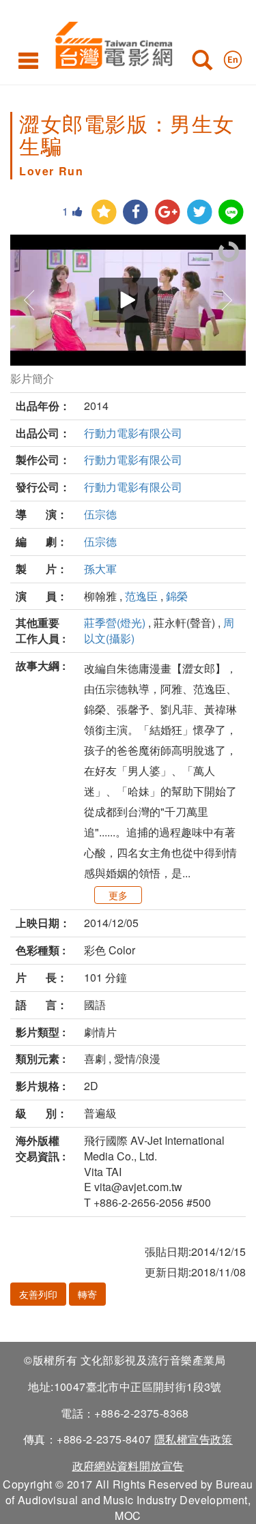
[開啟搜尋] (202, 63)
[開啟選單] (28, 60)
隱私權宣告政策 (193, 1439)
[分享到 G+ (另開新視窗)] (167, 212)
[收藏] (104, 212)
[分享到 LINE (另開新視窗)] (231, 212)
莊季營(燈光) (114, 622)
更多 (118, 895)
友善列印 (38, 1294)
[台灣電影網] (110, 42)
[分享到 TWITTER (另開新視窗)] (199, 212)
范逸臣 (141, 596)
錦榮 (177, 596)
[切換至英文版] (232, 56)
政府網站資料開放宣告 (128, 1466)
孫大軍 (100, 568)
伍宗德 (100, 514)
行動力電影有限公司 (133, 433)
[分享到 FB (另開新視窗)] (135, 212)
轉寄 (87, 1294)
